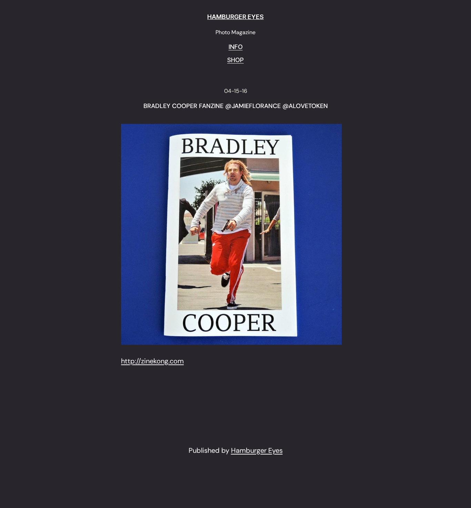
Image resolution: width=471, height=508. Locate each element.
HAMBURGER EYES (235, 16)
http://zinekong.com (152, 360)
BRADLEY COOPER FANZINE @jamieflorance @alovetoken (235, 106)
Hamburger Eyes (257, 450)
